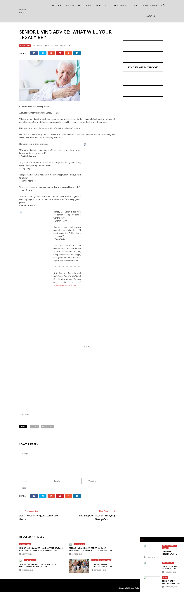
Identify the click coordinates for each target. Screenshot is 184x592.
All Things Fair (73, 5)
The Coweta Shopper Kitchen (169, 547)
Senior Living (25, 46)
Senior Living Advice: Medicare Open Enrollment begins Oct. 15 (37, 565)
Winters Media (22, 10)
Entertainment (120, 5)
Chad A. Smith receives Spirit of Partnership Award (171, 585)
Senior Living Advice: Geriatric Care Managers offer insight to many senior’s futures (90, 550)
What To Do (101, 5)
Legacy (35, 426)
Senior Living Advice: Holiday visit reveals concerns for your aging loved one (41, 549)
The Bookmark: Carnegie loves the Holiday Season (170, 570)
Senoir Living (47, 426)
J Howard (38, 46)
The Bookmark (168, 563)
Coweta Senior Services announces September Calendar (102, 566)
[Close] (142, 539)
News (88, 5)
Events (95, 560)
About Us (150, 16)
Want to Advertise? (152, 5)
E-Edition (56, 5)
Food (135, 5)
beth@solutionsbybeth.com (64, 285)
